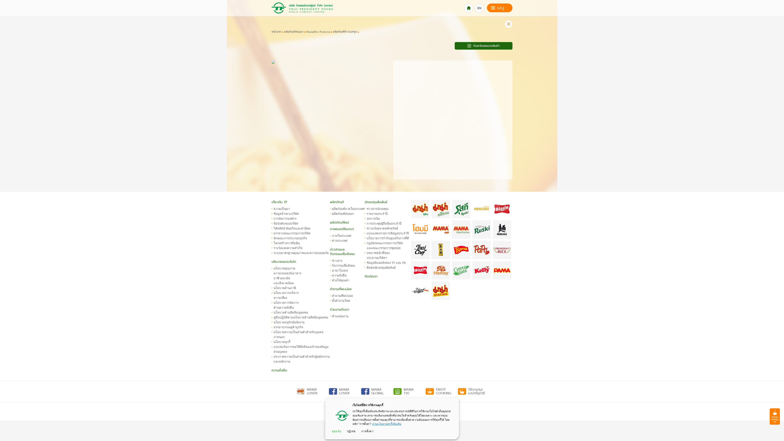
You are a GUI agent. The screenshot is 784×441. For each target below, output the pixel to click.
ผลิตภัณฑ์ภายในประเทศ (348, 208)
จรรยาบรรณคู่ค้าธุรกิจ (288, 327)
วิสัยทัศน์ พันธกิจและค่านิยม (292, 228)
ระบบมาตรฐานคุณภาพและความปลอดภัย (301, 253)
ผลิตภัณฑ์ (337, 202)
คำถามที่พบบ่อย (341, 289)
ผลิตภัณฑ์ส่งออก (293, 31)
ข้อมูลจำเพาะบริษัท (286, 213)
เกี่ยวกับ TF (279, 202)
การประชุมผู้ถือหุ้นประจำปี (384, 223)
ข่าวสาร (337, 260)
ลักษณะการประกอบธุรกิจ (290, 238)
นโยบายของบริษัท (284, 261)
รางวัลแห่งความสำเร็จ (288, 248)
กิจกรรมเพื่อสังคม (343, 265)
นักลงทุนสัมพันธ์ (376, 202)
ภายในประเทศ (341, 235)
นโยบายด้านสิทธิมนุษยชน (291, 312)
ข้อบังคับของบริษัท (286, 223)
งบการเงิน (373, 218)
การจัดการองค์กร (285, 218)
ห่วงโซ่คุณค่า (340, 280)
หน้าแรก (276, 31)
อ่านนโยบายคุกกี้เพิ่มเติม (386, 423)
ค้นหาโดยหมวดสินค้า (486, 45)
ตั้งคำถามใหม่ (341, 300)
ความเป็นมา (282, 208)
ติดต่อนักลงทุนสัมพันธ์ (381, 267)
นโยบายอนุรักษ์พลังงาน (289, 322)
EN (479, 8)
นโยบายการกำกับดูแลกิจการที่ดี (388, 238)
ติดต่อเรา (371, 276)
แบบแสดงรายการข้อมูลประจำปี (388, 233)
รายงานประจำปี (377, 213)
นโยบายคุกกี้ (282, 342)
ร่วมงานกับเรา (339, 309)
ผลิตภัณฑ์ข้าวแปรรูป (345, 31)
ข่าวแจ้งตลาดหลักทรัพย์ (382, 228)
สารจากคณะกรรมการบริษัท (292, 233)
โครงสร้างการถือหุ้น (287, 243)
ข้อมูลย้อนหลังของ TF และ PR (386, 262)
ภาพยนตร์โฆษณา (342, 229)
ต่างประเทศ (339, 240)
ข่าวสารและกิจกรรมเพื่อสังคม (342, 251)
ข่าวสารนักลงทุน (377, 208)
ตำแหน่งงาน (340, 316)
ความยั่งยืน (279, 370)
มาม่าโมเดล (340, 270)
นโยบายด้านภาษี (285, 288)
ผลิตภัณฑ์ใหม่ (339, 222)
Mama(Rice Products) (318, 31)
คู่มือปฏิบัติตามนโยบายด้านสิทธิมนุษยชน (301, 317)
